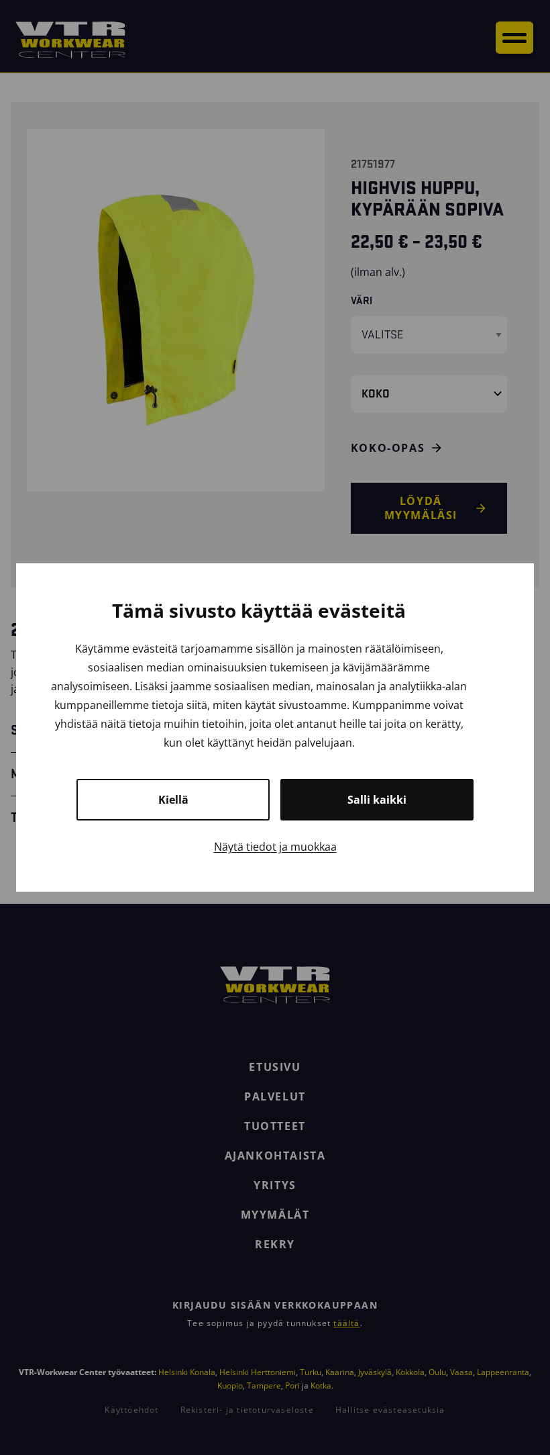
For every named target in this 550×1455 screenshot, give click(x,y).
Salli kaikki (376, 799)
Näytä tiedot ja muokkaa (275, 846)
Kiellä (173, 799)
